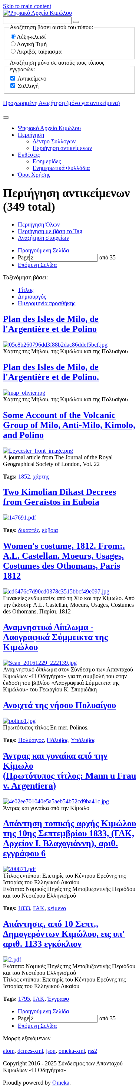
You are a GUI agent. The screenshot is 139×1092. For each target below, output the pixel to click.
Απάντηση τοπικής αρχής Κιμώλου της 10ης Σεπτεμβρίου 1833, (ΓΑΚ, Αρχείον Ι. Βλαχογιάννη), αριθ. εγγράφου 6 (69, 838)
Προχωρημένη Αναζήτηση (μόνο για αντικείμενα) (61, 103)
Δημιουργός (32, 296)
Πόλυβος (57, 740)
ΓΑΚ (38, 908)
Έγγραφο (58, 999)
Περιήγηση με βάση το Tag (50, 231)
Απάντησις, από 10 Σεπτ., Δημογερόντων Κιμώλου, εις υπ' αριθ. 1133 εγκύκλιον (64, 934)
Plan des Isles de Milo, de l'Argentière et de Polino (51, 324)
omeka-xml (72, 1051)
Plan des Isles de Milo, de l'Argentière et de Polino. (51, 372)
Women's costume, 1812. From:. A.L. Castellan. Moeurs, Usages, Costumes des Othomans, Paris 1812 (64, 561)
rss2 (92, 1051)
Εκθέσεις (29, 155)
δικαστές (28, 530)
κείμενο (56, 908)
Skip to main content (27, 6)
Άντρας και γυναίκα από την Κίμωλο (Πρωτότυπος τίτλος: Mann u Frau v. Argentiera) (69, 770)
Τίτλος (25, 290)
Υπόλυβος (83, 740)
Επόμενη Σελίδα (37, 265)
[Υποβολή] (6, 117)
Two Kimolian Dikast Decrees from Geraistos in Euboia (59, 497)
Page (23, 257)
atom (8, 1051)
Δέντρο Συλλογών (54, 141)
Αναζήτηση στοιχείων (43, 238)
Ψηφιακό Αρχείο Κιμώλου (49, 128)
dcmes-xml (30, 1051)
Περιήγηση (31, 135)
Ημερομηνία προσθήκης (46, 303)
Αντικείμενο (31, 78)
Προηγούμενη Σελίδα (43, 250)
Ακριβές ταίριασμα (39, 51)
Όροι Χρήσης (34, 174)
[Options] (76, 22)
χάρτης (41, 476)
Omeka (60, 1082)
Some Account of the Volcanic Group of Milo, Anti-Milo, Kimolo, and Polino (69, 425)
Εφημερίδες (47, 161)
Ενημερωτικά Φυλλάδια (61, 168)
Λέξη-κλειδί (31, 37)
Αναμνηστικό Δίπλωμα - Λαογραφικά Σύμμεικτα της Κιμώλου (55, 637)
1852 (24, 476)
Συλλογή (28, 86)
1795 (24, 999)
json (51, 1051)
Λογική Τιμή (32, 44)
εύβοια (50, 530)
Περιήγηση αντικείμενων (62, 148)
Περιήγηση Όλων (39, 224)
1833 (24, 908)
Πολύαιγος (31, 740)
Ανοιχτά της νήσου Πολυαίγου (59, 705)
